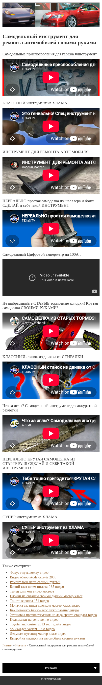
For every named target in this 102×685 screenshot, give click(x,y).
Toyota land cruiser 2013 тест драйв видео (40, 624)
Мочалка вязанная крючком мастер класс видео (45, 605)
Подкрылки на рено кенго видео (34, 619)
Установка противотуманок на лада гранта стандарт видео (53, 615)
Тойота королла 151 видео (29, 601)
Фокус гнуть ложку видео (29, 572)
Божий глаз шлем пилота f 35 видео (37, 587)
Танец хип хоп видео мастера (32, 591)
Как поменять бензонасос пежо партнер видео (44, 610)
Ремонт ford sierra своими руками (35, 582)
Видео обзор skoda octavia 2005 (33, 577)
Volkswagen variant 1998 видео (32, 629)
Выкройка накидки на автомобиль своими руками (47, 638)
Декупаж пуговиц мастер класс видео (38, 634)
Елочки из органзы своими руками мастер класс (46, 596)
